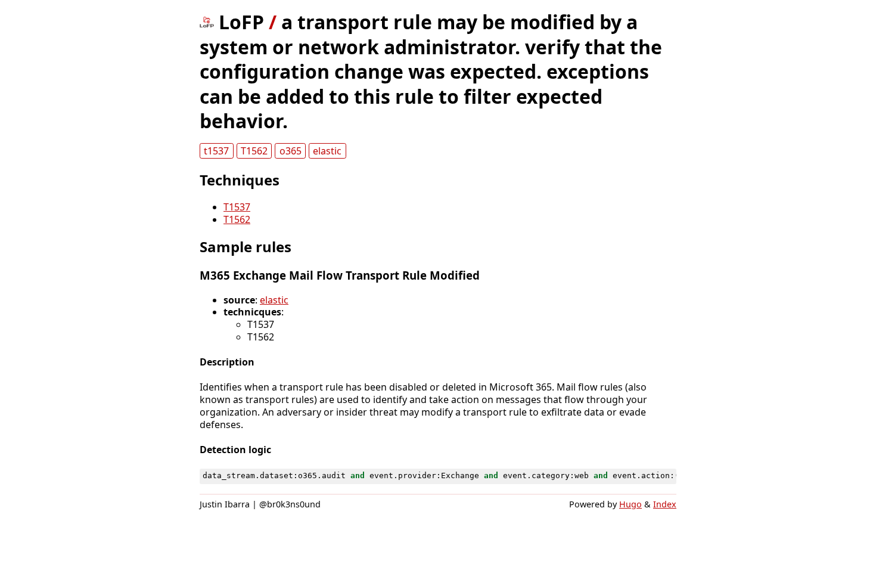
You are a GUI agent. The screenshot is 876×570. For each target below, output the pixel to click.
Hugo (630, 504)
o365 (290, 150)
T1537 (236, 206)
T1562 (254, 150)
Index (664, 504)
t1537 (216, 150)
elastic (327, 150)
